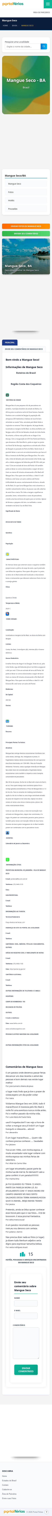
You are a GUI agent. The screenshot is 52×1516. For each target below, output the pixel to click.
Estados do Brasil (9, 1481)
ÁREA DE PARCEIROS (41, 12)
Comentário (19, 1325)
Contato (5, 1485)
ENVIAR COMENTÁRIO (26, 1370)
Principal (10, 342)
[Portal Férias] (13, 5)
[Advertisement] (26, 143)
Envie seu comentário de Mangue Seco (24, 349)
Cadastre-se (7, 1489)
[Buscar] (44, 46)
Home (4, 1476)
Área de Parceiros (9, 1494)
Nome (17, 1298)
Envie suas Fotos (9, 1498)
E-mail (17, 1310)
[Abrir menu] (48, 4)
